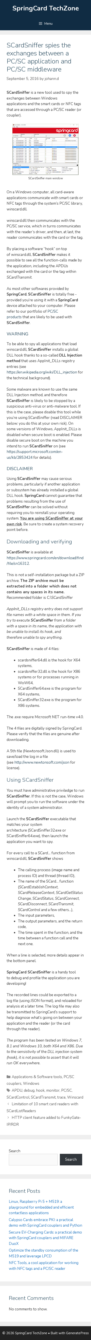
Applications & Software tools (37, 1076)
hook (40, 1090)
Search (14, 1151)
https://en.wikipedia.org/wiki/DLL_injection (42, 372)
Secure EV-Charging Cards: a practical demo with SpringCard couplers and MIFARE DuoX (45, 1238)
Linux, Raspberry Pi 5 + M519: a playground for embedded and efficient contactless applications (41, 1207)
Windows (31, 1083)
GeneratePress (77, 1333)
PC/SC (66, 1090)
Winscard (75, 1097)
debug (29, 1090)
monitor (53, 1090)
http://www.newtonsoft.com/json (41, 762)
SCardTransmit (43, 1097)
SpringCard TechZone (45, 8)
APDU (17, 1090)
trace (61, 1097)
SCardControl (18, 1097)
